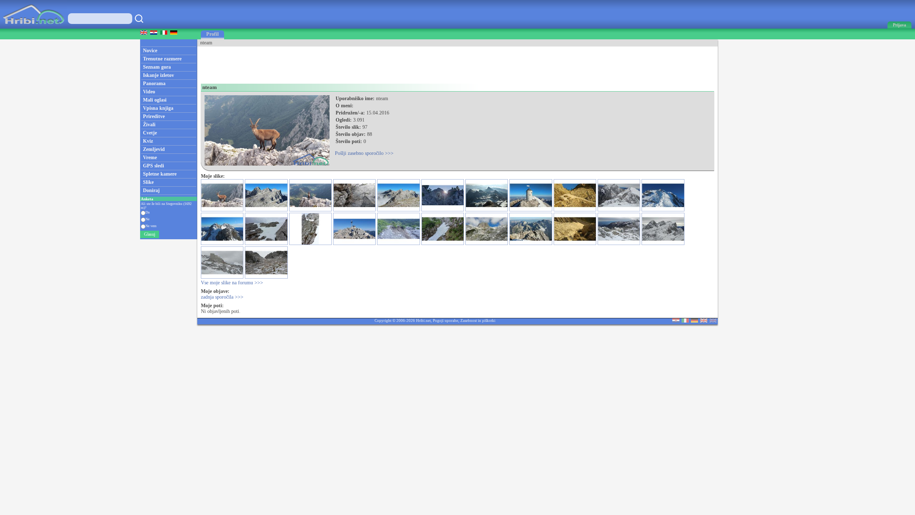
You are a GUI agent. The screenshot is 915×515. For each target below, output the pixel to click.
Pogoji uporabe (445, 320)
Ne (147, 219)
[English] (703, 321)
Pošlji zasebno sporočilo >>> (364, 153)
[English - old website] (713, 321)
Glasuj (149, 234)
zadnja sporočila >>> (222, 297)
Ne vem (151, 226)
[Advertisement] (327, 62)
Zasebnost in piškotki (477, 320)
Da (147, 212)
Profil (212, 34)
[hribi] (33, 27)
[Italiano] (685, 321)
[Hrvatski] (675, 321)
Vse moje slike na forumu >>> (232, 282)
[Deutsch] (694, 321)
